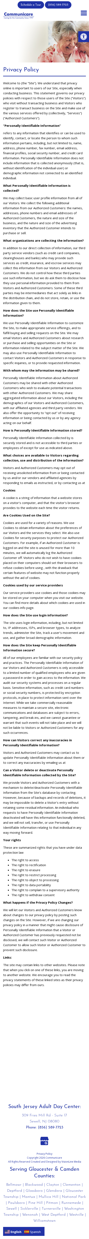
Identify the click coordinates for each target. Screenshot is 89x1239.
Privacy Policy (44, 1154)
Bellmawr (14, 1185)
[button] (83, 36)
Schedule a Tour (31, 4)
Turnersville (51, 1209)
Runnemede (71, 1203)
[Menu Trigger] (84, 12)
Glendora (54, 1191)
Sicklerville (29, 1209)
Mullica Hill (48, 1197)
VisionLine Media (71, 1161)
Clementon (72, 1185)
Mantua (28, 1197)
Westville (76, 1215)
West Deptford (53, 1215)
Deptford (14, 1191)
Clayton (52, 1185)
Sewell (11, 1209)
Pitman (52, 1203)
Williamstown (44, 1221)
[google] (44, 1140)
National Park (74, 1197)
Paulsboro (16, 1203)
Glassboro (34, 1191)
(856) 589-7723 (58, 4)
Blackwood (34, 1185)
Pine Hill (35, 1203)
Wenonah (30, 1215)
